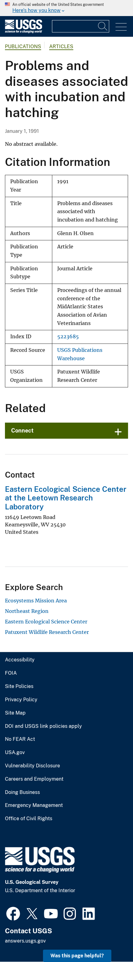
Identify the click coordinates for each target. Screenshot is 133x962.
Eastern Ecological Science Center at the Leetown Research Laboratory (66, 498)
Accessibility (20, 660)
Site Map (15, 713)
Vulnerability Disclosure (32, 766)
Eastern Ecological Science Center (46, 621)
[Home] (23, 32)
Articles (61, 46)
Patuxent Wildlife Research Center (47, 632)
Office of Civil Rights (28, 818)
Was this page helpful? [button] (77, 956)
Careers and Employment (34, 779)
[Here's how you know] (66, 8)
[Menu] (121, 27)
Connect (22, 430)
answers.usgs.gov (25, 941)
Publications (23, 46)
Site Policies (19, 686)
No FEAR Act (20, 739)
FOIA (11, 673)
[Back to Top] (111, 940)
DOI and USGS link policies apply (43, 726)
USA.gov (15, 752)
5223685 (68, 337)
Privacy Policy (21, 700)
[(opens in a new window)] (13, 912)
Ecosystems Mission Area (36, 600)
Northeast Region (27, 611)
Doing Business (22, 792)
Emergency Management (34, 805)
